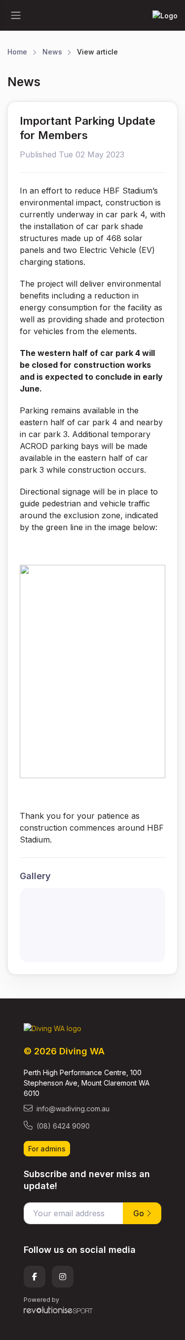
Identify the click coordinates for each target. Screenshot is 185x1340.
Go (139, 1213)
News (52, 52)
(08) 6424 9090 (63, 1126)
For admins (47, 1148)
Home (17, 52)
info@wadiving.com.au (73, 1108)
